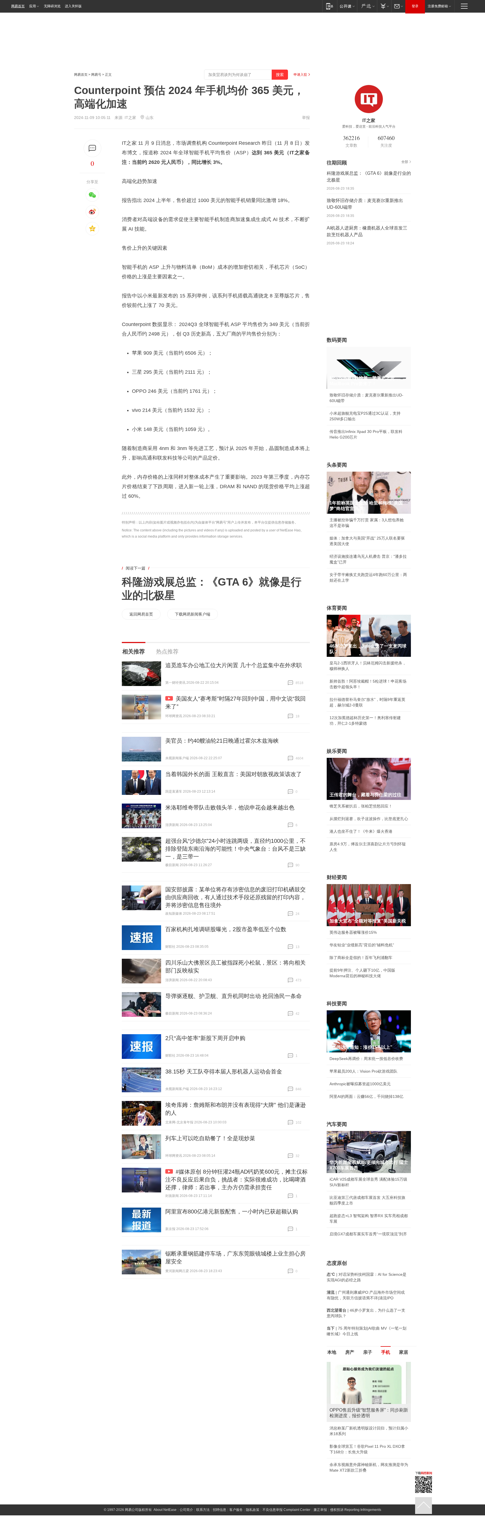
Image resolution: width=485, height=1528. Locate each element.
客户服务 (236, 1510)
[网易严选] (367, 6)
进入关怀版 (73, 6)
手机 (385, 1352)
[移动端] (329, 6)
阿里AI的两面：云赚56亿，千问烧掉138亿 (366, 1096)
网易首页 (18, 6)
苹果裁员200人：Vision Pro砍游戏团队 (363, 1071)
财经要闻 (337, 877)
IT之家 (130, 117)
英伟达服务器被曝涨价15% (353, 932)
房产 (349, 1352)
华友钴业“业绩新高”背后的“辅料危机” (362, 945)
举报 (306, 118)
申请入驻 (300, 74)
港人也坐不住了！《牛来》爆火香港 (361, 831)
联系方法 (203, 1510)
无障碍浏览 (52, 6)
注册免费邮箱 (438, 6)
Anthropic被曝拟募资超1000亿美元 (360, 1084)
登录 (415, 6)
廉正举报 (320, 1510)
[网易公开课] (347, 6)
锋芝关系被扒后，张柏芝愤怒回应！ (361, 806)
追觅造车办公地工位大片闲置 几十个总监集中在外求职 (233, 665)
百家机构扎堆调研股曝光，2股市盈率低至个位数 (225, 929)
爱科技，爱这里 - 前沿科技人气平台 (368, 127)
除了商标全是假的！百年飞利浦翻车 (361, 957)
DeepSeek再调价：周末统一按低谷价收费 (366, 1058)
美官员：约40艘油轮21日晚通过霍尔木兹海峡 (222, 741)
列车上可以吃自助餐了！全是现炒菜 (210, 1138)
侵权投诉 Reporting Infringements (355, 1510)
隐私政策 (252, 1510)
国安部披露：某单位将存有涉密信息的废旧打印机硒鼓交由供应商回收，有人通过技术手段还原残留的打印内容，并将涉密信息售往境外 (235, 897)
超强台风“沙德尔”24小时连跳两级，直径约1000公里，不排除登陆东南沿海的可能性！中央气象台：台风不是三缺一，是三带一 (235, 849)
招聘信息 (219, 1510)
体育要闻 (337, 608)
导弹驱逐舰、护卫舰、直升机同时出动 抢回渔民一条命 (233, 996)
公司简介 (186, 1510)
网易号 (96, 75)
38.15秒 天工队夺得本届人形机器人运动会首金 (223, 1071)
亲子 (367, 1352)
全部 (404, 162)
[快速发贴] (92, 148)
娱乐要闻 (337, 751)
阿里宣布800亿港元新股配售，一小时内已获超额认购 (231, 1211)
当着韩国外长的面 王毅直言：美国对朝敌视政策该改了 (233, 774)
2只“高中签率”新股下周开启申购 (205, 1038)
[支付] (384, 6)
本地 (331, 1352)
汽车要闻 (337, 1124)
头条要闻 (337, 465)
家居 (403, 1352)
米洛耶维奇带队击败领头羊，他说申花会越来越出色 (229, 807)
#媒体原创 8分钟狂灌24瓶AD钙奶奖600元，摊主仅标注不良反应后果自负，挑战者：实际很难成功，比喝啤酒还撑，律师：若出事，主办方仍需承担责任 (236, 1179)
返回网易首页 (141, 614)
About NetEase (165, 1510)
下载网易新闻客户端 (192, 614)
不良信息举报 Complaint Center (286, 1510)
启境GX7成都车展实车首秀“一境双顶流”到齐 (368, 1234)
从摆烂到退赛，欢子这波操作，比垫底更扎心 (369, 818)
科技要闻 (337, 1003)
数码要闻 (337, 340)
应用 (32, 6)
